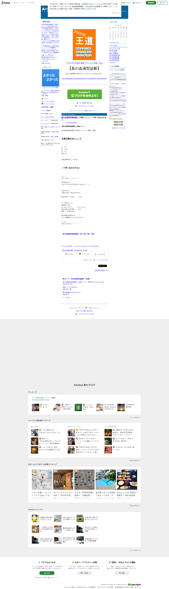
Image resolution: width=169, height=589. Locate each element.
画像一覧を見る (46, 63)
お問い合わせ (82, 587)
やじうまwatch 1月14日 (47, 117)
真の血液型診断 (68, 250)
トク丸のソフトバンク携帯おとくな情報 (118, 96)
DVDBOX (78, 250)
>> (120, 25)
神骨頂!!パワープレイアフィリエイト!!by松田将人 (118, 110)
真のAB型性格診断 (100, 79)
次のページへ (94, 111)
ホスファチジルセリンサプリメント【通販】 (118, 99)
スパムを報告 (70, 587)
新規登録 (151, 3)
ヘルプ (139, 587)
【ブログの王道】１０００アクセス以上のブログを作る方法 (80, 246)
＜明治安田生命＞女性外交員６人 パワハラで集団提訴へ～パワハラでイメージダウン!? (50, 47)
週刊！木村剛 (54, 136)
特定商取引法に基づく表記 (125, 587)
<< (116, 25)
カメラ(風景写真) (110, 426)
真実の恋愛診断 (113, 53)
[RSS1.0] (118, 122)
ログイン (162, 3)
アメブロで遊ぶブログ (115, 89)
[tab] (40, 398)
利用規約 (93, 587)
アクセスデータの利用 (106, 587)
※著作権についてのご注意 (118, 128)
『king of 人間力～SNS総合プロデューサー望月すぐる (118, 92)
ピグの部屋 (55, 87)
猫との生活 (34, 426)
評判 (85, 250)
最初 (86, 111)
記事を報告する (102, 270)
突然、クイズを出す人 (48, 55)
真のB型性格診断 (78, 79)
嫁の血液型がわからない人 (49, 57)
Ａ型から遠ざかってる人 (48, 59)
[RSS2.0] (118, 125)
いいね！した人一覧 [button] (89, 260)
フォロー (117, 77)
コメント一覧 (103, 260)
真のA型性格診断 (67, 79)
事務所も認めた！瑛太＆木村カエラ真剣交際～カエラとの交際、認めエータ (50, 37)
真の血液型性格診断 (71, 122)
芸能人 (54, 398)
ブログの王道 (113, 45)
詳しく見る (84, 573)
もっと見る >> (67, 297)
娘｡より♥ (112, 86)
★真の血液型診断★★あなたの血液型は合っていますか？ (50, 92)
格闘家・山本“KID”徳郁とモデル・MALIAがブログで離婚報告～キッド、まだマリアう (50, 52)
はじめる (47, 573)
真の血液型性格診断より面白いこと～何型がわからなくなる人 (84, 282)
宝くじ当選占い (113, 52)
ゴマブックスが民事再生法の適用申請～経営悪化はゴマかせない (50, 42)
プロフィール (47, 87)
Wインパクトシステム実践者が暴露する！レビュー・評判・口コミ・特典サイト (118, 107)
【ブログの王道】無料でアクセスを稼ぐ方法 (84, 63)
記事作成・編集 (47, 107)
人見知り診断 (113, 50)
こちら (51, 140)
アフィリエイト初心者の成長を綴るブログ (118, 114)
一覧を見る (45, 61)
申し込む (122, 573)
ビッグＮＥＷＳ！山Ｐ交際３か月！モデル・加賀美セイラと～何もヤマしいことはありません (50, 32)
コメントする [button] (86, 254)
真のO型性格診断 (89, 79)
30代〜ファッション (75, 426)
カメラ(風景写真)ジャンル (40, 398)
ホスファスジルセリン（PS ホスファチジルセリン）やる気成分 (118, 104)
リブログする (101, 254)
